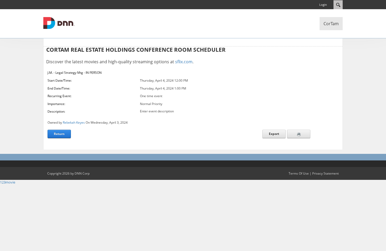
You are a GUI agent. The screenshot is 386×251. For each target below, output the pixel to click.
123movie (7, 182)
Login (323, 5)
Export (274, 134)
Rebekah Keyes (74, 122)
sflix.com (183, 62)
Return (59, 134)
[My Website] (59, 22)
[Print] (298, 134)
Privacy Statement (325, 173)
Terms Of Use (299, 173)
